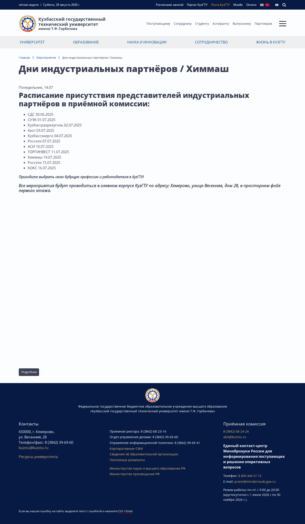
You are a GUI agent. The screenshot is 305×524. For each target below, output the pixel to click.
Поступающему (158, 23)
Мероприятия (46, 58)
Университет (32, 42)
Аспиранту (221, 23)
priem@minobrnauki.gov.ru (255, 481)
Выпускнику (242, 23)
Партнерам (263, 23)
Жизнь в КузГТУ (270, 42)
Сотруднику (183, 23)
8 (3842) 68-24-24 (236, 431)
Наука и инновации (147, 42)
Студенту (202, 23)
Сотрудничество (211, 42)
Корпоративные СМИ (126, 448)
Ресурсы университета (38, 456)
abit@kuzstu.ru (234, 437)
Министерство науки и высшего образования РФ (147, 468)
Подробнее (29, 372)
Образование (86, 42)
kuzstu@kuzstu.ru (33, 447)
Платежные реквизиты (127, 460)
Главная (24, 58)
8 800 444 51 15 (249, 476)
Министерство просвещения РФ (135, 474)
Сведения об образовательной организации (144, 454)
